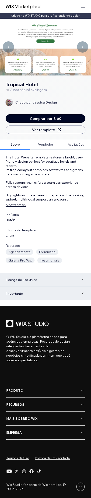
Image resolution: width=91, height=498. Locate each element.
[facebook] (31, 471)
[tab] (15, 145)
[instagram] (24, 471)
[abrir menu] (83, 6)
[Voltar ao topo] (80, 487)
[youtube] (9, 471)
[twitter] (16, 471)
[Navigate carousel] (8, 47)
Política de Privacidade (52, 458)
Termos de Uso (17, 458)
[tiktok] (39, 471)
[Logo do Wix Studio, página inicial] (28, 324)
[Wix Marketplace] (24, 6)
